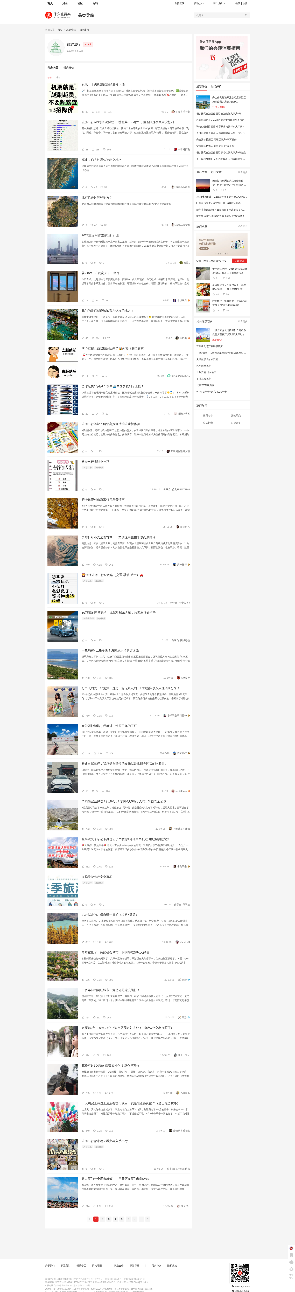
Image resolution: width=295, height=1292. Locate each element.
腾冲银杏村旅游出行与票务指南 (103, 499)
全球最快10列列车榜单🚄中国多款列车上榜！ (113, 386)
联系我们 (65, 1265)
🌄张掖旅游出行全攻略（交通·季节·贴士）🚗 (112, 575)
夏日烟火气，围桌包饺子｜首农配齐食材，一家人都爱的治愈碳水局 (229, 287)
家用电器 (208, 415)
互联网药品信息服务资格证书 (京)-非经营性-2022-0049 (113, 1282)
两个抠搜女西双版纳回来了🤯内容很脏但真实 (113, 348)
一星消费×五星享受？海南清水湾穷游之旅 (110, 650)
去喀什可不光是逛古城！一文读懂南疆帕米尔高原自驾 (118, 537)
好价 (65, 3)
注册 (245, 3)
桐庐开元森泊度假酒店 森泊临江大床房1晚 (218, 113)
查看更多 (243, 172)
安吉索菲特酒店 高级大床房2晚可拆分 (216, 146)
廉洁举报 (134, 1265)
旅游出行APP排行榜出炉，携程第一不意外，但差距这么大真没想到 (128, 122)
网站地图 (97, 1265)
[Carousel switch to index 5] (225, 253)
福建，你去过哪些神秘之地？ (102, 160)
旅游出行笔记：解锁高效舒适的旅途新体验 (111, 424)
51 (217, 278)
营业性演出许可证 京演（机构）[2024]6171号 (66, 1282)
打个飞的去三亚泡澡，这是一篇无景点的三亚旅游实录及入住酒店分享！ (131, 688)
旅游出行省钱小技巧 (95, 461)
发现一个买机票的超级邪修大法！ (105, 84)
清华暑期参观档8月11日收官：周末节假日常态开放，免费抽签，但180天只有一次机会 (242, 209)
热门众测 (201, 226)
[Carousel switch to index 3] (220, 253)
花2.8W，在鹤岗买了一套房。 (102, 273)
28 (217, 310)
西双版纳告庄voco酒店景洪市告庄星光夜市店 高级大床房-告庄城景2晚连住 (236, 120)
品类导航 (86, 15)
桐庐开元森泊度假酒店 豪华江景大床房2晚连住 (221, 152)
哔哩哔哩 (89, 618)
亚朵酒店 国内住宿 (206, 372)
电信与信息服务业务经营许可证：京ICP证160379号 (98, 1279)
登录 (237, 3)
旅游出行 (84, 29)
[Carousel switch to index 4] (223, 253)
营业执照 (144, 1282)
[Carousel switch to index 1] (215, 253)
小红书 (88, 467)
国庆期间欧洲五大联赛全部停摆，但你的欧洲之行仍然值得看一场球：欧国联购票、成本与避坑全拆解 (229, 183)
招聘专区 (81, 1265)
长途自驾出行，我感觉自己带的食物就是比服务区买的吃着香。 (125, 763)
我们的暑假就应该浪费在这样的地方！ (108, 310)
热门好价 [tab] (216, 86)
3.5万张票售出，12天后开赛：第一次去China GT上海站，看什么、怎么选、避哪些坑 (241, 196)
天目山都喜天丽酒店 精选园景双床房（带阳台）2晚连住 (226, 133)
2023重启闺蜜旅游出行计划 (100, 235)
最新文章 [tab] (201, 172)
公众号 (88, 882)
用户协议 (156, 1265)
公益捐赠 (208, 422)
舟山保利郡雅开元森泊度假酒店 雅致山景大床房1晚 (223, 159)
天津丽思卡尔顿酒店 (207, 359)
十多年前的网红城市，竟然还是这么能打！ (111, 990)
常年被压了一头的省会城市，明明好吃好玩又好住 (115, 952)
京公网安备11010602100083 (58, 1279)
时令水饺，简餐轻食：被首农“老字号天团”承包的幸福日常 (229, 303)
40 (217, 294)
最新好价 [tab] (201, 86)
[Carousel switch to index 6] (227, 253)
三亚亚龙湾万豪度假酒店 (209, 346)
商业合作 (199, 3)
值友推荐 (99, 467)
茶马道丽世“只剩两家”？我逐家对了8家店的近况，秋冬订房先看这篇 (232, 216)
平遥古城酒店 (203, 378)
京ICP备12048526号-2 (134, 1279)
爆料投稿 (217, 3)
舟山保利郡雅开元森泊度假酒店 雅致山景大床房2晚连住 (229, 99)
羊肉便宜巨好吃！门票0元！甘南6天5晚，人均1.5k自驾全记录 (124, 801)
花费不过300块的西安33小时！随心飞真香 (110, 1065)
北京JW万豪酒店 (205, 385)
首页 (60, 29)
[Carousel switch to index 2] (218, 253)
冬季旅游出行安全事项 (97, 877)
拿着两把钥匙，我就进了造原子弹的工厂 (109, 726)
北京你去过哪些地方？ (97, 197)
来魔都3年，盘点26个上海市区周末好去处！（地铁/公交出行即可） (128, 1028)
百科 (95, 3)
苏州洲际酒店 (203, 365)
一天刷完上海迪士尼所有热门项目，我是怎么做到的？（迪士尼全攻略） (131, 1103)
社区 (80, 3)
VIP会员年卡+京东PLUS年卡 (211, 391)
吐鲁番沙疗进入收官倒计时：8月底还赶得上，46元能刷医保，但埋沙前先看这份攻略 (241, 203)
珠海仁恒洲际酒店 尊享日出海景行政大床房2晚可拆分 (224, 126)
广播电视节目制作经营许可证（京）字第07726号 (67, 1285)
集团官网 (179, 3)
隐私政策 (172, 1265)
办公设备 (236, 422)
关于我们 (50, 1265)
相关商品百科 (204, 321)
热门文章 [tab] (216, 172)
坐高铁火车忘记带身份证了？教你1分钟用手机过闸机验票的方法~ (126, 839)
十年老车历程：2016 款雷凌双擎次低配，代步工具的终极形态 (229, 270)
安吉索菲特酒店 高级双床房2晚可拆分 (216, 139)
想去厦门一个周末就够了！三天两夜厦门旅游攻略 (115, 1178)
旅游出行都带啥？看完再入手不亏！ (106, 1141)
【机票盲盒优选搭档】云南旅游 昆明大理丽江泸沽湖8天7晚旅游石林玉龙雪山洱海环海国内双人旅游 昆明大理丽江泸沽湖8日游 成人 (229, 332)
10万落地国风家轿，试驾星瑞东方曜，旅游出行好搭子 (119, 612)
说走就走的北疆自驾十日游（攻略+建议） (110, 914)
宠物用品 (236, 415)
